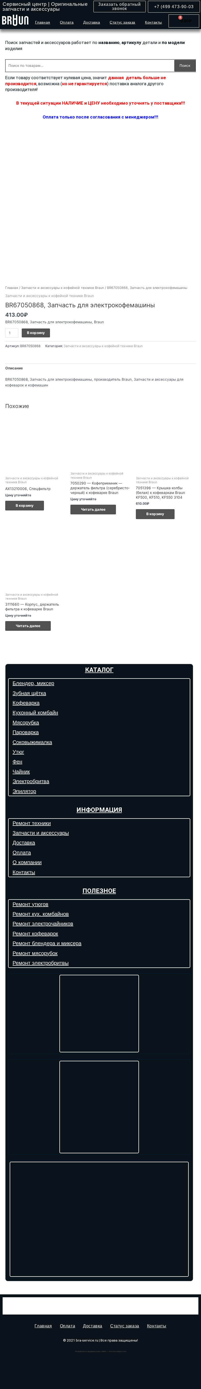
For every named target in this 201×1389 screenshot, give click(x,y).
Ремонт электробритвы (41, 963)
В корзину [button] (25, 505)
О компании (27, 862)
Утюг (18, 752)
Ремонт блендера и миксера (47, 943)
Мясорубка (26, 722)
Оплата (67, 22)
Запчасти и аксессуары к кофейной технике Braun (62, 288)
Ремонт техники (32, 823)
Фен (17, 762)
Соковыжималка (32, 742)
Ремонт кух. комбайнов (41, 914)
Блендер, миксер (33, 683)
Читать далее (93, 509)
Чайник (21, 771)
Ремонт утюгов (30, 904)
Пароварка (26, 732)
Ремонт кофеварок (35, 933)
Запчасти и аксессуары (41, 833)
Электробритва (31, 781)
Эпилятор (24, 791)
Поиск (185, 65)
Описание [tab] (14, 368)
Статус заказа (122, 22)
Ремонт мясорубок (35, 953)
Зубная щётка (29, 693)
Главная (42, 22)
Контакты (153, 22)
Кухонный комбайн (35, 712)
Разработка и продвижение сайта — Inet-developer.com (100, 1351)
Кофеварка (26, 703)
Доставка (91, 22)
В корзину (36, 333)
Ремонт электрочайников (43, 924)
